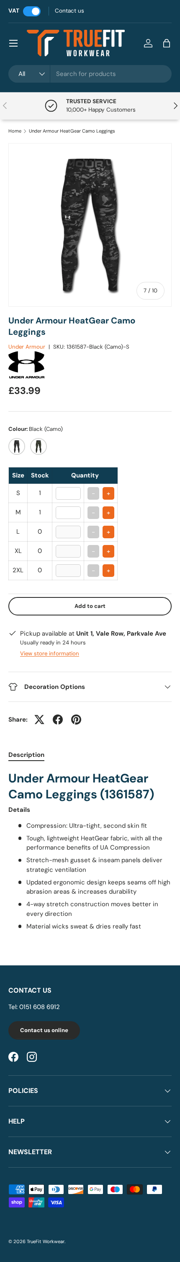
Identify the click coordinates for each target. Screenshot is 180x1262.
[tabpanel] (90, 851)
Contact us (69, 10)
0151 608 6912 (39, 1007)
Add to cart (90, 606)
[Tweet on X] (39, 719)
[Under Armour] (35, 355)
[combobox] (90, 74)
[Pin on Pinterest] (76, 719)
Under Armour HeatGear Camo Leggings (72, 131)
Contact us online (44, 1030)
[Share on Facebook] (58, 719)
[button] (166, 43)
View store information (49, 653)
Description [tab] (26, 755)
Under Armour (26, 346)
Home (14, 131)
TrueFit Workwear (45, 1241)
